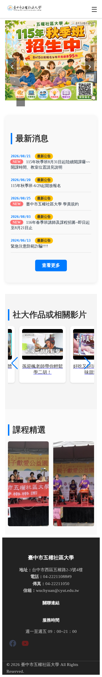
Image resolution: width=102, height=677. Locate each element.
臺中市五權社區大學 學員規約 (52, 204)
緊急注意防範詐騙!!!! (29, 246)
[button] (87, 363)
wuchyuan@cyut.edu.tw (57, 590)
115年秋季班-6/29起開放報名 (36, 185)
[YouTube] (25, 644)
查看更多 (51, 265)
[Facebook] (13, 644)
